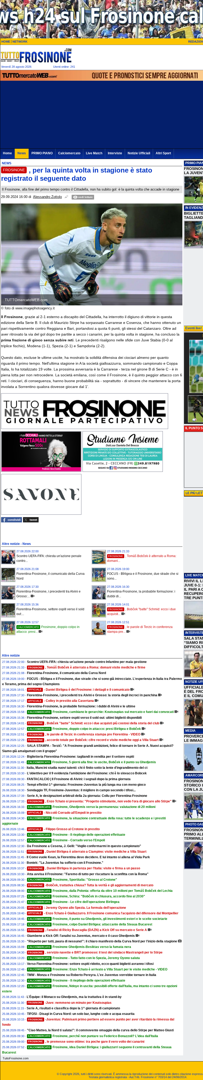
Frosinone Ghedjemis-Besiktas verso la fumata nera (79, 947)
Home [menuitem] (7, 153)
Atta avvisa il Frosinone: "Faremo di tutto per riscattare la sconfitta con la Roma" (88, 874)
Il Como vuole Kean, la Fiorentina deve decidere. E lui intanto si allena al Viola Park (88, 857)
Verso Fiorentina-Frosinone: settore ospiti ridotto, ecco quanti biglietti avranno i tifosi (90, 964)
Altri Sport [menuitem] (163, 153)
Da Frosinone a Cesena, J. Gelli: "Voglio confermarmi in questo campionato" (84, 846)
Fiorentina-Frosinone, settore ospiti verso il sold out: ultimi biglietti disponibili (84, 718)
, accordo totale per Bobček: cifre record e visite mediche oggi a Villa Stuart (93, 740)
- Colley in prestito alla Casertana (61, 701)
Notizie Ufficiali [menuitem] (139, 153)
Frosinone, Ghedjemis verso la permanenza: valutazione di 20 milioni (91, 807)
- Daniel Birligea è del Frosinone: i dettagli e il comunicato (79, 690)
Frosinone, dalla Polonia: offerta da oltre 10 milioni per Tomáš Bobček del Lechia (100, 891)
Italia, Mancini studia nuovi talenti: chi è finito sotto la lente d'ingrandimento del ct (87, 768)
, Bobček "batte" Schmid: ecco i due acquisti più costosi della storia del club (93, 723)
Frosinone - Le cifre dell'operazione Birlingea (73, 902)
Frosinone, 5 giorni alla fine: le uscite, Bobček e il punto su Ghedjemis (92, 762)
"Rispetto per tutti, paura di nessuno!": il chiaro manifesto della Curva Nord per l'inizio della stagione (102, 941)
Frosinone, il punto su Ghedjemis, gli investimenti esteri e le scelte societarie (97, 919)
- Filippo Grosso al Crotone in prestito (64, 829)
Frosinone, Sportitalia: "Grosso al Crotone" (72, 880)
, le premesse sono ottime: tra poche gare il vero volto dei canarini (86, 1041)
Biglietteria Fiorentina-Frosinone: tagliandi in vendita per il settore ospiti (80, 756)
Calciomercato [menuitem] (69, 153)
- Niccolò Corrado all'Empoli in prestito (65, 813)
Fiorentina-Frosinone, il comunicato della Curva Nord (66, 673)
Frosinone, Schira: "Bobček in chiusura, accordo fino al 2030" (86, 896)
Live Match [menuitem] (94, 153)
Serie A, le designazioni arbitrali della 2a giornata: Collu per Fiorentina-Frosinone (87, 796)
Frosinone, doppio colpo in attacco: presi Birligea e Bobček (84, 729)
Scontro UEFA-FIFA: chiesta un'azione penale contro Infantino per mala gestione (87, 662)
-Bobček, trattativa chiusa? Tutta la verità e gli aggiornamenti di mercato (90, 885)
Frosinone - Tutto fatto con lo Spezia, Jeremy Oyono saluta (84, 958)
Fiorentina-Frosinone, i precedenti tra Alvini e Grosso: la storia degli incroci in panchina (92, 695)
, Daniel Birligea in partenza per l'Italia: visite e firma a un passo (84, 868)
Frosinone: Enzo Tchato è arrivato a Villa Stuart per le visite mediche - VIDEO (97, 969)
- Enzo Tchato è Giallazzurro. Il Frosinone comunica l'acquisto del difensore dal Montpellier (103, 913)
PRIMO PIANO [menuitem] (42, 153)
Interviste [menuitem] (115, 153)
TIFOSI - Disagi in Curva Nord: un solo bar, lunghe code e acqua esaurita (81, 1014)
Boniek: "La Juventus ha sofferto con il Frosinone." (65, 863)
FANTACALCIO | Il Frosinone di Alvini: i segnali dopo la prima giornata (79, 779)
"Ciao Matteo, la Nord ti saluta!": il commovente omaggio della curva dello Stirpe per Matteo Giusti (100, 1030)
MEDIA (190, 731)
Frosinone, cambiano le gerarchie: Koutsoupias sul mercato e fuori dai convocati (101, 712)
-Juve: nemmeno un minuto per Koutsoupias (70, 1003)
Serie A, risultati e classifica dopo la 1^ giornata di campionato (73, 1008)
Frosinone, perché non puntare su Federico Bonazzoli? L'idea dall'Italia (93, 1036)
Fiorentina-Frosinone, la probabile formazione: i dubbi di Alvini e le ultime (81, 706)
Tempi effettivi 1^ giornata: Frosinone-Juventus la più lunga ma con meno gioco (86, 785)
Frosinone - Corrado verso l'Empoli (66, 840)
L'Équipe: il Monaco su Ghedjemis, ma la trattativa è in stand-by (74, 997)
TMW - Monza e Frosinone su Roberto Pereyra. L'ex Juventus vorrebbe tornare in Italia (91, 975)
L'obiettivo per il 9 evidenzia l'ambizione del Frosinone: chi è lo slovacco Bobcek (87, 773)
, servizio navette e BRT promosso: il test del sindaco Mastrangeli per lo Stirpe (95, 952)
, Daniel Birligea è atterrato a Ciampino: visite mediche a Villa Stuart (87, 851)
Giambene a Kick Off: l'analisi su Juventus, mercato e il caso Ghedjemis (81, 936)
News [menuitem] (21, 153)
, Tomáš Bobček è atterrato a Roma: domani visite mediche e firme (86, 667)
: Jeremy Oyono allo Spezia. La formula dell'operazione (77, 908)
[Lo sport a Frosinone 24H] (36, 55)
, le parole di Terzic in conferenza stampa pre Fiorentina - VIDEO (84, 734)
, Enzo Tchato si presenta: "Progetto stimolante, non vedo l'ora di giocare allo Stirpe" (100, 801)
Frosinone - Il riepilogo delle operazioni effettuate (76, 835)
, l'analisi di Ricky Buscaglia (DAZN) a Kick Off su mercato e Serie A (87, 930)
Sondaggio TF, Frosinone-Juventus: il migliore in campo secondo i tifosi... (81, 790)
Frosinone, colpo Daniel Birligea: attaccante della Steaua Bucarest (90, 924)
